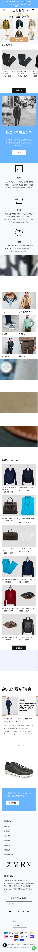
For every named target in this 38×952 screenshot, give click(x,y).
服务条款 (7, 850)
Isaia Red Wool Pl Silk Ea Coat (10, 608)
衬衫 (3, 312)
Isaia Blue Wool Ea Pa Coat (26, 487)
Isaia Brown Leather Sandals (10, 637)
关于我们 (7, 826)
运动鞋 (4, 334)
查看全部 (19, 90)
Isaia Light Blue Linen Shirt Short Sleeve (27, 519)
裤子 (21, 356)
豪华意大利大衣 (25, 312)
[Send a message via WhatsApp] (34, 948)
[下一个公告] (34, 5)
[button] (4, 10)
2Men (9, 944)
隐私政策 (7, 836)
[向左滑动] (14, 84)
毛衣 (21, 334)
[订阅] (29, 903)
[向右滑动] (23, 84)
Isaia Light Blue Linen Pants (10, 579)
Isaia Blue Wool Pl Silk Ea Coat (27, 579)
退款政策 (7, 840)
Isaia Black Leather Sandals (27, 608)
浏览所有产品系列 (10, 855)
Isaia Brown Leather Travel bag (9, 549)
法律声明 (30, 947)
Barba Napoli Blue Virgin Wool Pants (9, 72)
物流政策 (16, 947)
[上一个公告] (4, 5)
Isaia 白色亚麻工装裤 (25, 549)
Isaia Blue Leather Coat (26, 637)
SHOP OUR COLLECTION (19, 39)
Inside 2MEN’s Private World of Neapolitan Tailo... (18, 720)
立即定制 (12, 803)
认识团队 (19, 153)
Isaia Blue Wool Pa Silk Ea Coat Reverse (9, 488)
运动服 (4, 356)
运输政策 (7, 845)
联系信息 (7, 831)
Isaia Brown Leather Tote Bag (10, 518)
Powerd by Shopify (16, 944)
